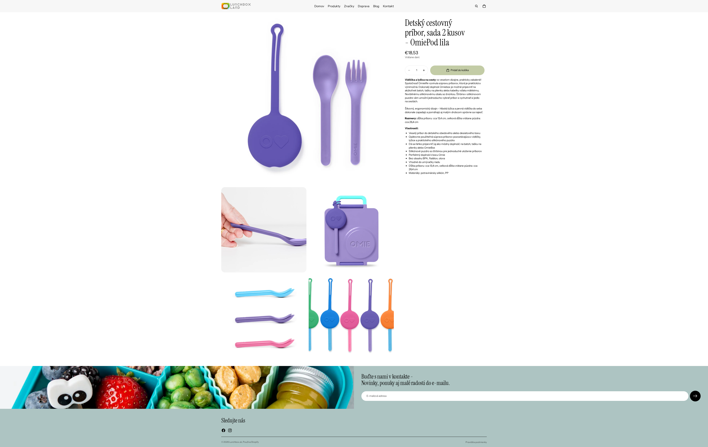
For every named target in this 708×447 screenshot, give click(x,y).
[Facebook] (223, 430)
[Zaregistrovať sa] (695, 396)
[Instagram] (230, 430)
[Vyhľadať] (476, 6)
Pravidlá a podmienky (476, 442)
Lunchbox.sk (235, 442)
